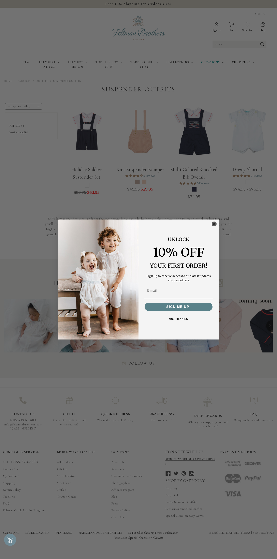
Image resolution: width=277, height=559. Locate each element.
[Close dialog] (214, 224)
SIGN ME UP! (178, 306)
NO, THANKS (178, 319)
